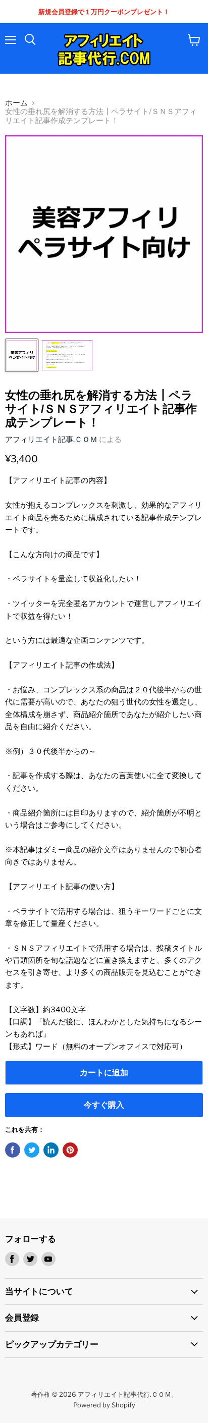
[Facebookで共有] (12, 1150)
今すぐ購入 (104, 1105)
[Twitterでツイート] (31, 1150)
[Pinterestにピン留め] (70, 1150)
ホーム (16, 103)
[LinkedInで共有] (51, 1150)
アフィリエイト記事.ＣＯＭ (51, 439)
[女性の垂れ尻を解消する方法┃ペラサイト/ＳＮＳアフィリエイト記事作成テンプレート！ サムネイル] (22, 355)
